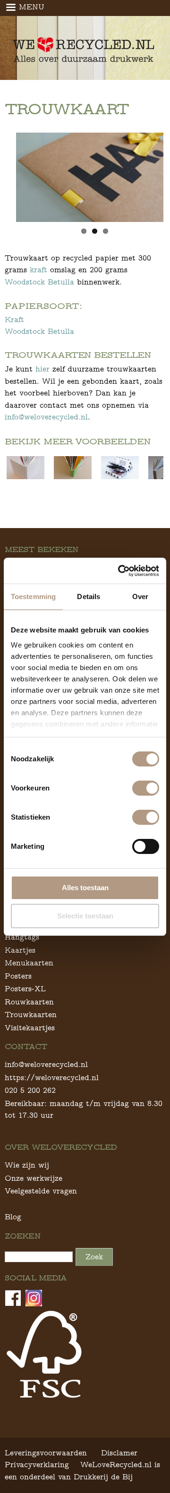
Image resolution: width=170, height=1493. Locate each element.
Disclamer (119, 1452)
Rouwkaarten (29, 1001)
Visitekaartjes (30, 1027)
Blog (13, 1216)
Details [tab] (88, 596)
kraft (38, 269)
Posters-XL (25, 988)
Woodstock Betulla (39, 281)
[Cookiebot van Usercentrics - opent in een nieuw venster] (120, 571)
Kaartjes (20, 950)
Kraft (14, 319)
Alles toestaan (85, 888)
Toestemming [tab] (33, 596)
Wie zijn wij (27, 1165)
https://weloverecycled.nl (52, 1077)
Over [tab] (140, 596)
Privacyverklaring (37, 1464)
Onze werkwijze (33, 1178)
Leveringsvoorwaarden (46, 1452)
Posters (18, 976)
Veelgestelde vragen (41, 1190)
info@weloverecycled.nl (46, 416)
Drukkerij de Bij (103, 1476)
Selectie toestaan (85, 916)
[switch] (145, 788)
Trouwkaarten (31, 1014)
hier (43, 368)
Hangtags (22, 937)
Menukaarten (29, 962)
